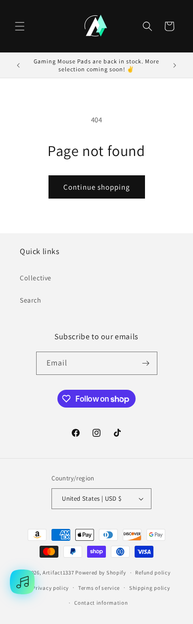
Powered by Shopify (100, 572)
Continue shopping (96, 187)
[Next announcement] (175, 65)
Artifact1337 (58, 572)
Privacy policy (50, 587)
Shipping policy (149, 587)
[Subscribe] (146, 363)
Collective (35, 277)
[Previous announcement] (18, 65)
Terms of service (99, 587)
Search (31, 300)
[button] (20, 26)
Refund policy (152, 572)
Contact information (101, 602)
